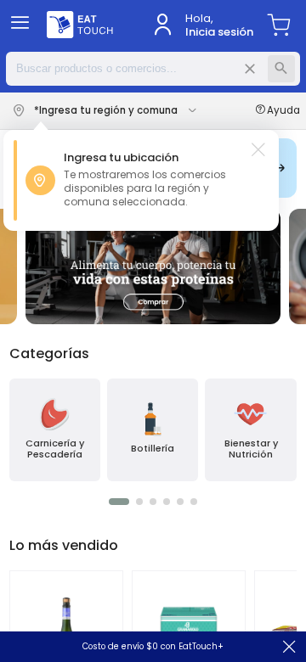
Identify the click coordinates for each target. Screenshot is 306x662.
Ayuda (283, 110)
